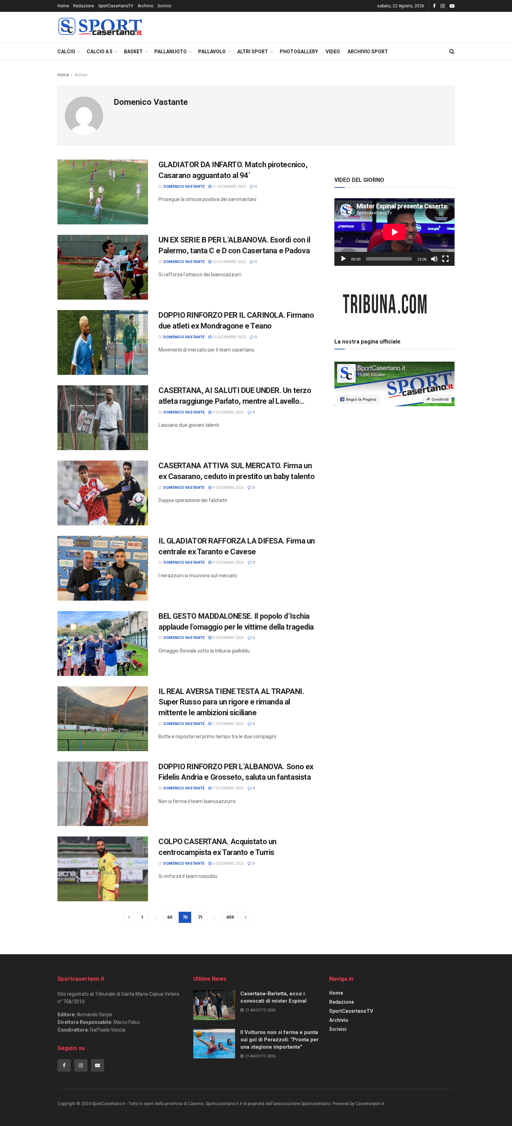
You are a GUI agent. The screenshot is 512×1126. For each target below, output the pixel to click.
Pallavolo (212, 51)
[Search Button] (452, 51)
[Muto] (434, 258)
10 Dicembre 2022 (228, 262)
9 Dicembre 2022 (227, 412)
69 (169, 917)
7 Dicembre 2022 (227, 724)
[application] (394, 232)
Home (63, 5)
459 (230, 917)
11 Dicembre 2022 (228, 186)
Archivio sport (368, 51)
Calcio (66, 51)
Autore (81, 74)
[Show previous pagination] (129, 917)
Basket (133, 51)
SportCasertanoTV (115, 5)
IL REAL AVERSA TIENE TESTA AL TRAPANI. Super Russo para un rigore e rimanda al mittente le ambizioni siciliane (231, 702)
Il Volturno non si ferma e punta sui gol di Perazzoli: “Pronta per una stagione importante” (279, 1039)
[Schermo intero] (445, 258)
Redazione (83, 5)
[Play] (343, 258)
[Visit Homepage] (99, 27)
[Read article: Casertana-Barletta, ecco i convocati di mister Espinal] (214, 1005)
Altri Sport (252, 51)
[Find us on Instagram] (443, 6)
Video (333, 51)
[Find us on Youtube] (452, 6)
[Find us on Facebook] (434, 6)
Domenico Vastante (183, 186)
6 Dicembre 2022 (227, 863)
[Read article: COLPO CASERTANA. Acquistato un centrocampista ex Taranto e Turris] (102, 868)
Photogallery (299, 51)
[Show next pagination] (245, 917)
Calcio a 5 (100, 51)
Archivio (145, 5)
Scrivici (164, 5)
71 (200, 917)
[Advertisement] (394, 457)
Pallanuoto (170, 51)
